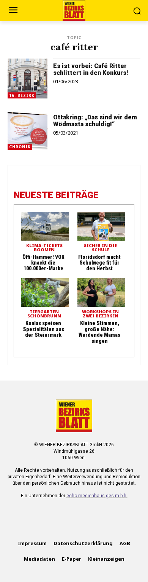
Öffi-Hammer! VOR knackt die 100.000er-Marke (43, 263)
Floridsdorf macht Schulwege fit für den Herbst (99, 263)
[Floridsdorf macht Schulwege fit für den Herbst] (101, 226)
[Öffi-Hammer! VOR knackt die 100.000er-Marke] (45, 226)
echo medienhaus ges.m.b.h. (97, 495)
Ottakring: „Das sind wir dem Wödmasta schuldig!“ (95, 121)
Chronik (20, 146)
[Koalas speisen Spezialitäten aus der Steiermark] (45, 292)
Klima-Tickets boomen (44, 247)
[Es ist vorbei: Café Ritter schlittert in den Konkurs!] (27, 78)
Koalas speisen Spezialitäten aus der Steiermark (43, 329)
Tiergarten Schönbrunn (44, 314)
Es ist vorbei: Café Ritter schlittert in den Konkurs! (90, 69)
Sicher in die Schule (100, 247)
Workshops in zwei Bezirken (100, 314)
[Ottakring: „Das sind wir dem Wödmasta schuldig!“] (27, 130)
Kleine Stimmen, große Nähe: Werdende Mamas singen (99, 332)
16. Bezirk (22, 95)
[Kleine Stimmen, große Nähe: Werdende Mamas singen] (101, 292)
